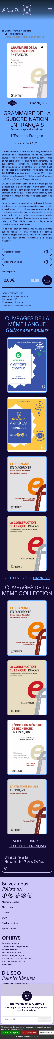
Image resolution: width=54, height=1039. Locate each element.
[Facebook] (4, 895)
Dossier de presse (12, 252)
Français (38, 103)
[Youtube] (23, 895)
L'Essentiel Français (27, 136)
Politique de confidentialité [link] (27, 1036)
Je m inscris (44, 1019)
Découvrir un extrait (13, 262)
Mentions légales (10, 902)
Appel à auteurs (10, 928)
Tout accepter (11, 1032)
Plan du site (8, 907)
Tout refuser (30, 1032)
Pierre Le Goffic (27, 143)
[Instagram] (17, 895)
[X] (10, 895)
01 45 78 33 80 (14, 952)
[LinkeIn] (30, 895)
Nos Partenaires (10, 923)
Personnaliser (46, 1032)
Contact (6, 912)
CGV (4, 918)
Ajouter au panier (47, 280)
